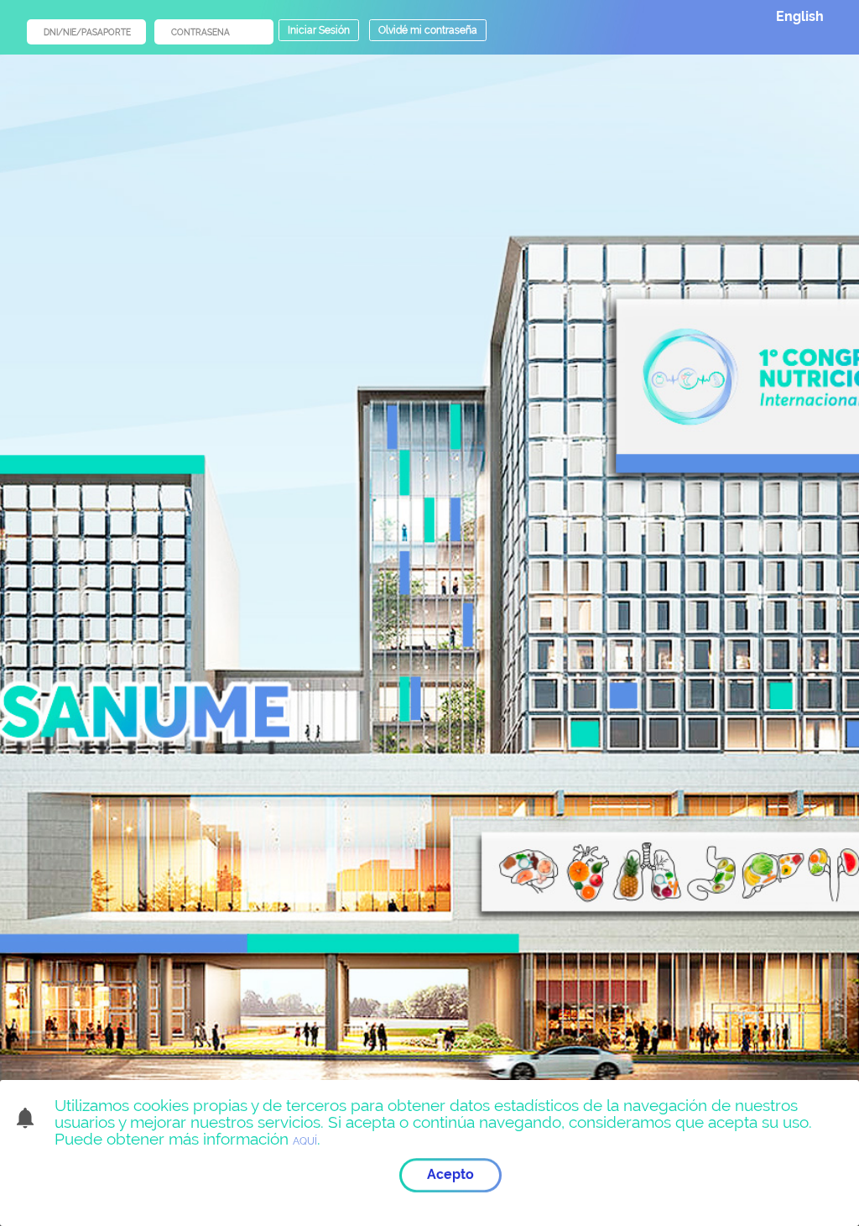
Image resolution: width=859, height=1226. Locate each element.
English (800, 16)
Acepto (450, 1174)
